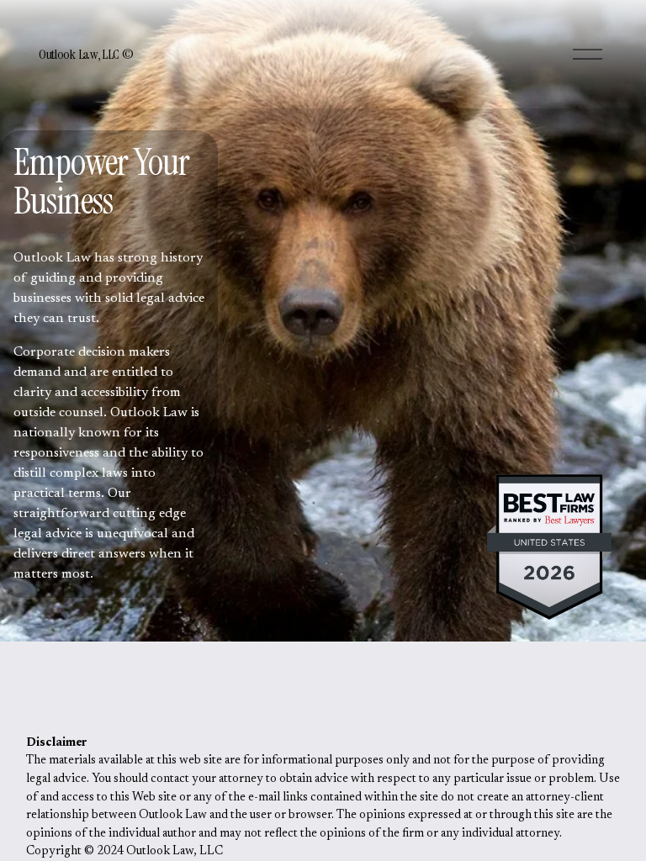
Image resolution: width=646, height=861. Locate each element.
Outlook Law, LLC (80, 54)
